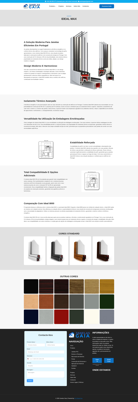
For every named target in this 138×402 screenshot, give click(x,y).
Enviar (30, 380)
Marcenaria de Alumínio (77, 356)
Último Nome (49, 342)
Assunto (29, 363)
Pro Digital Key (78, 398)
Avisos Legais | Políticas (76, 382)
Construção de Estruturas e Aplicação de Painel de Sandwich (78, 364)
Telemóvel (29, 356)
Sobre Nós (77, 6)
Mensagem (30, 369)
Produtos (72, 348)
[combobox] (28, 358)
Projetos (61, 6)
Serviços (68, 6)
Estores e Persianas (76, 354)
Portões (73, 368)
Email (28, 349)
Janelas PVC (74, 351)
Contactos (86, 6)
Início (71, 345)
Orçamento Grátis (106, 6)
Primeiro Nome (31, 342)
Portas (73, 359)
